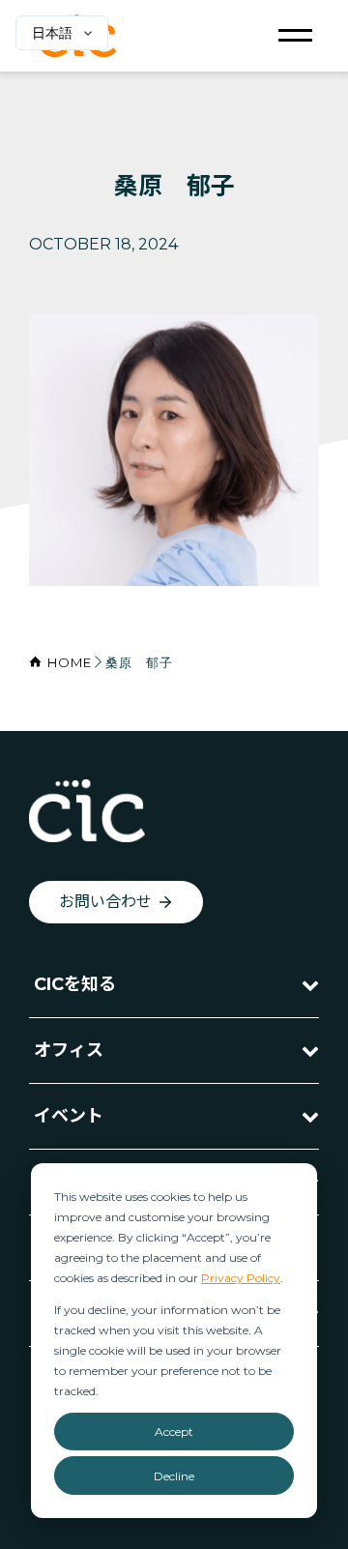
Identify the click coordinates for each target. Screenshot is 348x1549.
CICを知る (75, 984)
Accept (174, 1431)
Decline (174, 1476)
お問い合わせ (105, 901)
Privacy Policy (240, 1278)
